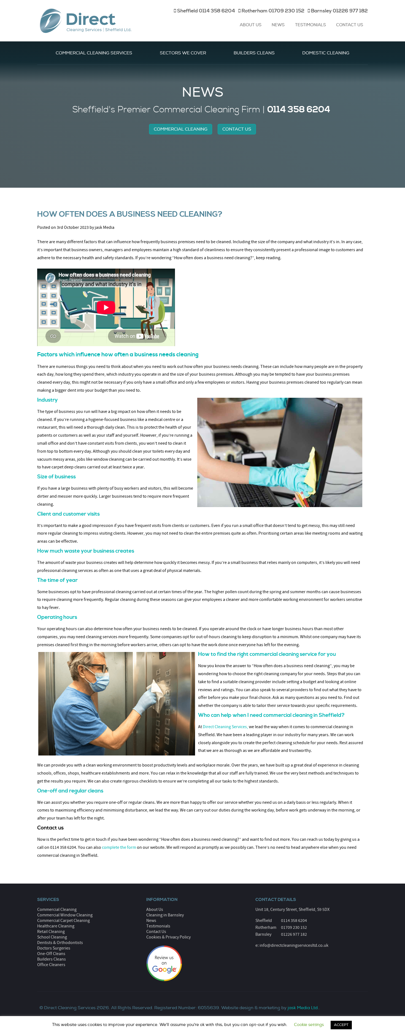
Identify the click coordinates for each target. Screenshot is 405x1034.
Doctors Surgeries (53, 948)
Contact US (236, 129)
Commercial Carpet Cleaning (63, 920)
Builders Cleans (254, 53)
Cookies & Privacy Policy (168, 937)
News (278, 25)
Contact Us (349, 25)
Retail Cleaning (51, 931)
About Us (250, 25)
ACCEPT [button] (341, 1025)
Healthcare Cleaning (55, 926)
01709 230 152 (294, 927)
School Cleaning (52, 937)
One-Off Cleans (51, 953)
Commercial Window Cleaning (65, 915)
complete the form (119, 847)
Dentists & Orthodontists (60, 942)
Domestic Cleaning (325, 53)
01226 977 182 (294, 934)
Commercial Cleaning (180, 129)
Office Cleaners (51, 964)
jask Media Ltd (303, 1008)
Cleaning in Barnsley (165, 915)
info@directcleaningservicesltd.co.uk (294, 945)
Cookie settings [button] (309, 1024)
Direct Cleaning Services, (225, 727)
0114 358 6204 (294, 920)
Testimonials (310, 25)
